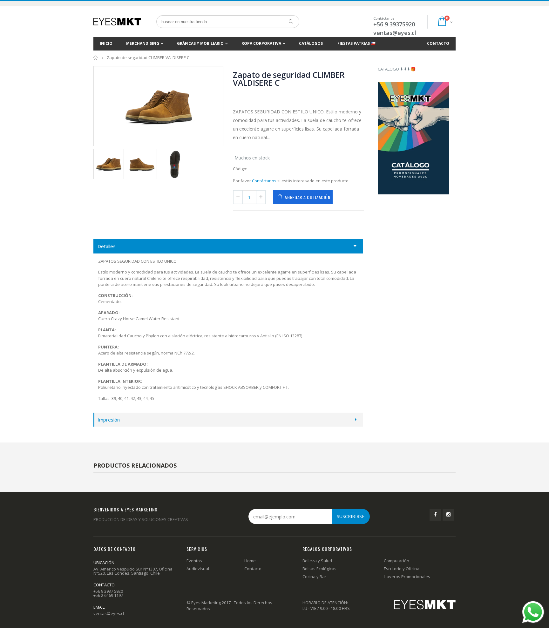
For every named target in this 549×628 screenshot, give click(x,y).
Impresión (109, 419)
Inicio (95, 58)
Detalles (107, 246)
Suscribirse (350, 516)
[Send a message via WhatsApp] (533, 612)
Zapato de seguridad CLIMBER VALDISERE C (289, 78)
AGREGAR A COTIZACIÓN (307, 197)
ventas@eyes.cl (394, 33)
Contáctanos (264, 181)
